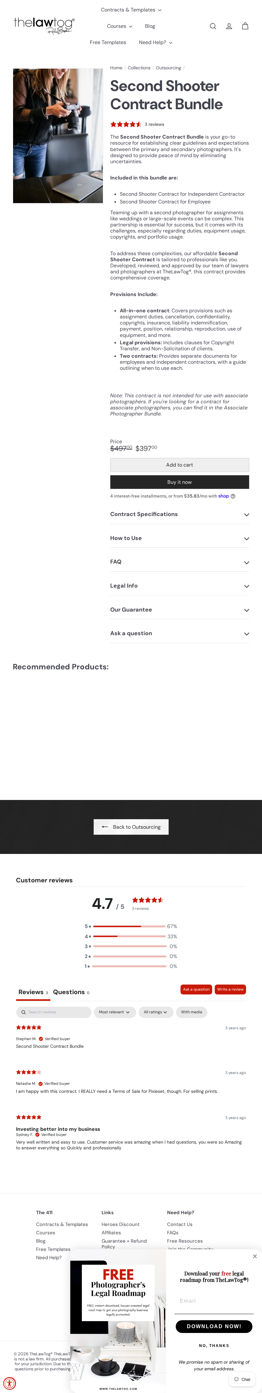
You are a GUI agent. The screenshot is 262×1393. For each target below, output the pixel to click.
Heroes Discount (121, 1224)
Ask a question (196, 989)
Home (116, 68)
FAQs (173, 1232)
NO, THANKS (214, 1346)
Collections (139, 68)
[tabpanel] (131, 1083)
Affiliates (111, 1232)
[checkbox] (191, 1012)
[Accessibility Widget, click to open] (9, 1383)
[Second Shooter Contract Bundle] (30, 731)
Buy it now (179, 482)
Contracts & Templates (129, 9)
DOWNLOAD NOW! (214, 1326)
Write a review (230, 989)
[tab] (71, 993)
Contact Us (180, 1224)
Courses (117, 26)
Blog (150, 26)
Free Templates (108, 42)
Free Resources (185, 1241)
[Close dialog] (255, 1256)
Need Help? (153, 42)
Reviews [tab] (33, 992)
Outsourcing (168, 68)
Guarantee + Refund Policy (124, 1244)
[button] (131, 926)
